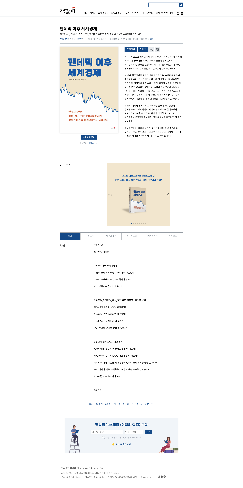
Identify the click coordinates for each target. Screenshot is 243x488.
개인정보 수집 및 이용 (119, 437)
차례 (70, 236)
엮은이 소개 (131, 236)
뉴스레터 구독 (147, 477)
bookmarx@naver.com (126, 477)
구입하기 (131, 49)
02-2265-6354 (73, 477)
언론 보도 (173, 236)
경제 (151, 39)
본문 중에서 (152, 236)
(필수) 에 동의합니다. (122, 437)
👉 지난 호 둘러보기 (121, 444)
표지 (93, 143)
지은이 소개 (111, 236)
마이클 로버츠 (64, 39)
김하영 (78, 39)
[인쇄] (157, 49)
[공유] (151, 49)
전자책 (143, 49)
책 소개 (90, 236)
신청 (148, 431)
